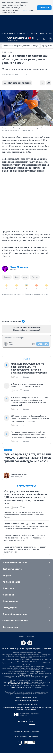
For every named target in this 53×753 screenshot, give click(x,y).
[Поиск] (38, 39)
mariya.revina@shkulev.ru (18, 687)
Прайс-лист (8, 588)
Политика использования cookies (26, 701)
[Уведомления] (44, 39)
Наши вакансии (10, 601)
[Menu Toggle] (3, 39)
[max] (29, 642)
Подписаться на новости (14, 562)
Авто (25, 277)
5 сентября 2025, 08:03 (10, 74)
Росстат (35, 277)
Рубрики (6, 575)
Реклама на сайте (11, 582)
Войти (11, 345)
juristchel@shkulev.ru (26, 675)
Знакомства (23, 33)
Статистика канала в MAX (15, 620)
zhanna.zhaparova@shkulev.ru (18, 684)
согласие (24, 10)
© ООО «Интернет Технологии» (26, 736)
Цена (16, 277)
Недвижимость (8, 33)
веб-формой (45, 677)
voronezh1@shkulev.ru (37, 672)
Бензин (7, 277)
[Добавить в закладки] (42, 82)
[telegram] (23, 642)
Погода (34, 33)
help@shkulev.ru (20, 677)
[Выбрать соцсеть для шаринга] (48, 82)
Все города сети (10, 627)
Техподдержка (10, 607)
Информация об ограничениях (26, 697)
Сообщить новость (12, 569)
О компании (8, 595)
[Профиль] (50, 39)
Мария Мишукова (19, 267)
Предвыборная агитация (14, 614)
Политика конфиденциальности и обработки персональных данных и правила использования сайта (26, 708)
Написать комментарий (19, 83)
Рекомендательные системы (27, 704)
